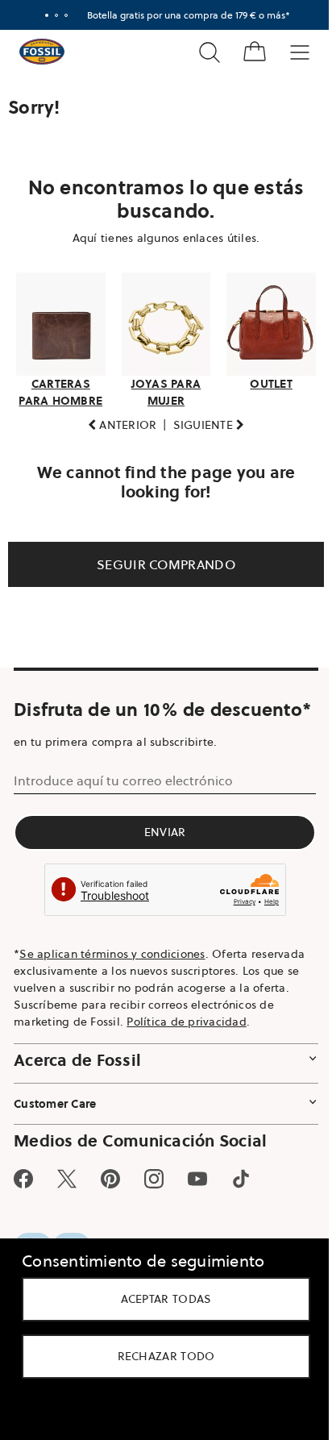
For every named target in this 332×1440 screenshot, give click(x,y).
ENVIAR (160, 876)
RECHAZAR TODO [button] (160, 1356)
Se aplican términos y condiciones (112, 997)
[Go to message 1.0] (41, 15)
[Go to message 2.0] (50, 15)
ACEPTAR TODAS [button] (159, 1299)
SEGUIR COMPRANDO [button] (160, 559)
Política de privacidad (187, 1065)
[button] (116, 420)
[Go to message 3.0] (60, 15)
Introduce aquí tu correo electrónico (123, 824)
